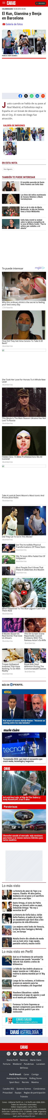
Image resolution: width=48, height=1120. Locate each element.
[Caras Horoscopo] (24, 1034)
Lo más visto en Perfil (17, 952)
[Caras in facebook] (15, 1053)
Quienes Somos (23, 1088)
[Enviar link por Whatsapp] (31, 96)
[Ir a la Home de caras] (11, 4)
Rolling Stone (35, 1078)
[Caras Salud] (24, 1023)
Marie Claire (35, 1060)
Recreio (25, 1082)
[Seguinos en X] (21, 1053)
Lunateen (40, 1064)
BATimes (24, 1068)
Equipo (18, 1092)
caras (24, 769)
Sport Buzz (14, 1082)
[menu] (4, 3)
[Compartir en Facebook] (20, 96)
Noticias (24, 1060)
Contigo (35, 1074)
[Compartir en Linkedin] (37, 96)
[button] (24, 44)
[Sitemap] (39, 1053)
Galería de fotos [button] (14, 24)
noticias (24, 692)
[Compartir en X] (26, 96)
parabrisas (24, 807)
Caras (26, 1074)
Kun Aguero (8, 169)
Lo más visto (11, 886)
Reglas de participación (34, 1092)
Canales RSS (8, 1088)
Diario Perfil (12, 1060)
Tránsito (24, 1096)
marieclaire (24, 730)
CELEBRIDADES (7, 9)
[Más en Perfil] (16, 685)
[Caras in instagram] (8, 1053)
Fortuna (6, 1064)
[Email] (43, 96)
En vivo (42, 3)
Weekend (17, 1064)
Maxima (35, 1082)
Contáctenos (39, 1088)
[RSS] (33, 1053)
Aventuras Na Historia (17, 1078)
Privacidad (7, 1092)
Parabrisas (29, 1064)
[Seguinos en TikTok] (27, 1053)
